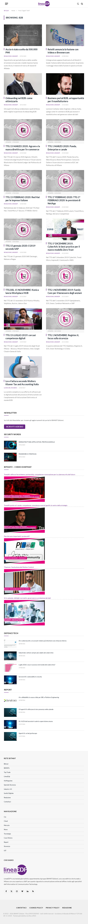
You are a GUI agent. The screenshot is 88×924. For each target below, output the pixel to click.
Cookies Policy (36, 908)
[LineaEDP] (44, 3)
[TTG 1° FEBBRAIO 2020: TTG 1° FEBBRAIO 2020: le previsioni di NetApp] (65, 181)
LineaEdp (7, 776)
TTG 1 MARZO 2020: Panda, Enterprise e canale (62, 148)
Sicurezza (7, 846)
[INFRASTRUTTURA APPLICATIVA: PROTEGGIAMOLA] (10, 445)
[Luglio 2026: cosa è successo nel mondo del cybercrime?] (10, 667)
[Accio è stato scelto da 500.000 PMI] (23, 35)
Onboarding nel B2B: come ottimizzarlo (19, 100)
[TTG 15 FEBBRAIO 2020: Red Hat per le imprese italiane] (23, 181)
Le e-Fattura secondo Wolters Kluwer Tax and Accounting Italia (22, 383)
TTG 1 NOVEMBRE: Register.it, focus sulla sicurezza (63, 337)
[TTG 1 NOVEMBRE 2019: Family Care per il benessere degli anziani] (65, 275)
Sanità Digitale (9, 793)
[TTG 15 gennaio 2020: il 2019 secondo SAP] (23, 229)
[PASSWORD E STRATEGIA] (10, 457)
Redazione (7, 797)
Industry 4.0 (8, 789)
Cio (5, 817)
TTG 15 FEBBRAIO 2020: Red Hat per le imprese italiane (23, 199)
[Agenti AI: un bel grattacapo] (10, 736)
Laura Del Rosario (10, 388)
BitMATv (7, 768)
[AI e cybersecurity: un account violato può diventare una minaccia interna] (10, 643)
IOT (5, 850)
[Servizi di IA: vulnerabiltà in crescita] (10, 679)
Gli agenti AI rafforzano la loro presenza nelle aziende (36, 709)
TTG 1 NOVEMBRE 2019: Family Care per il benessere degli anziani (65, 291)
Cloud (6, 821)
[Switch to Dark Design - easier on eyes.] (78, 4)
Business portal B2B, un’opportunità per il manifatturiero (66, 100)
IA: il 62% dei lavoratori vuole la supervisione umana (36, 721)
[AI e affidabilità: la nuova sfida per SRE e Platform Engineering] (10, 700)
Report (6, 842)
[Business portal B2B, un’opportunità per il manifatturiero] (65, 84)
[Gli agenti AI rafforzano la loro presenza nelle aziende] (10, 712)
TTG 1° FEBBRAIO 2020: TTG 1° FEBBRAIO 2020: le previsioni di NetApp (64, 200)
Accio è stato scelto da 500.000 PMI (21, 51)
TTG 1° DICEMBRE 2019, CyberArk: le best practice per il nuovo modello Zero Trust (64, 246)
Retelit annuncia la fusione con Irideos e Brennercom (63, 51)
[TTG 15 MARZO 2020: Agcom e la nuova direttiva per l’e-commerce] (23, 130)
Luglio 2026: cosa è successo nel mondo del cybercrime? (37, 665)
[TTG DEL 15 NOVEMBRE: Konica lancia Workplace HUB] (23, 275)
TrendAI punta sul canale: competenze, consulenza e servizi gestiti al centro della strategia (35, 505)
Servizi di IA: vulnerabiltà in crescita (30, 677)
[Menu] (6, 3)
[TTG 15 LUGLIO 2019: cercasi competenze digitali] (23, 319)
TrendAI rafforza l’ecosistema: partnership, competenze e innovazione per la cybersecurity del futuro (39, 474)
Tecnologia (7, 834)
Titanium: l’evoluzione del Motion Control (19, 567)
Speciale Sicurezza (10, 785)
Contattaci (7, 802)
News (6, 829)
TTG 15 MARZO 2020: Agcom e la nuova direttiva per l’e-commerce (23, 148)
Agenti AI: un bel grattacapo (28, 733)
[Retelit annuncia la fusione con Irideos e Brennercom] (65, 35)
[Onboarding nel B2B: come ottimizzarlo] (23, 84)
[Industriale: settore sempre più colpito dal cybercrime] (10, 655)
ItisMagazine (8, 781)
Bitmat (6, 764)
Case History (8, 838)
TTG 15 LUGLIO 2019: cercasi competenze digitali (21, 337)
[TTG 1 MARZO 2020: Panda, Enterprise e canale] (65, 130)
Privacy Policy (52, 908)
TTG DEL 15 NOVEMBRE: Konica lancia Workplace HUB (22, 291)
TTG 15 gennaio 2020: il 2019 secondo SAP (20, 247)
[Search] (82, 3)
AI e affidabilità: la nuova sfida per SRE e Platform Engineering (39, 697)
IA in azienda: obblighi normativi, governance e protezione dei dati (27, 598)
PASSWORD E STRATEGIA (27, 454)
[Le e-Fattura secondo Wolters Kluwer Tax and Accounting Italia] (23, 367)
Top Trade (7, 772)
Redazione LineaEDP (11, 56)
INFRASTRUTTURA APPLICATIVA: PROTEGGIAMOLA (37, 442)
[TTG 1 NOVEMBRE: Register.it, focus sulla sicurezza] (65, 319)
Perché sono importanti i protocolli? (17, 536)
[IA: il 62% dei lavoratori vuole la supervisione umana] (10, 724)
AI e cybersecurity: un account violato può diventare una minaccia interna (42, 641)
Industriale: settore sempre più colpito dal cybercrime (36, 653)
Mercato (7, 825)
